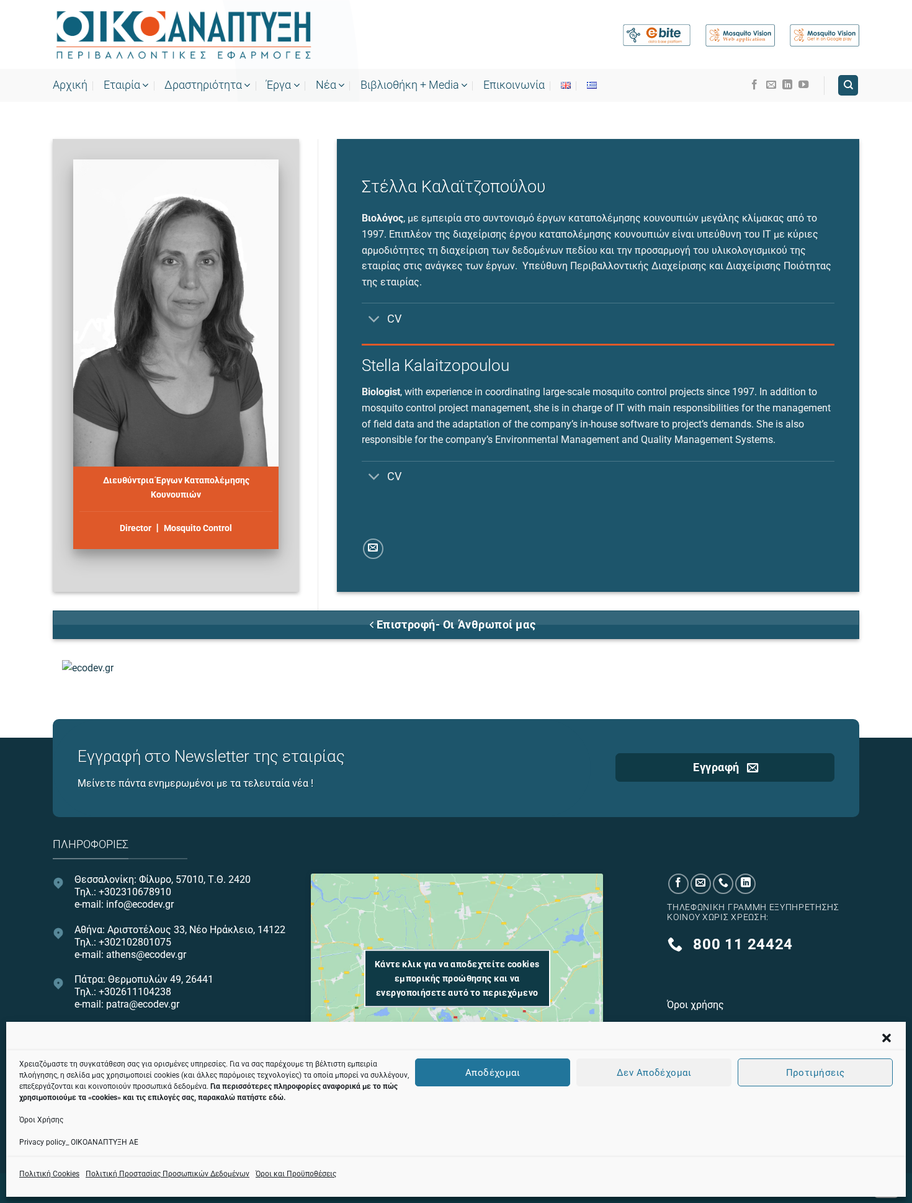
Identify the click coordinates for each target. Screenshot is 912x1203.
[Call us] (723, 884)
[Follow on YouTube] (803, 85)
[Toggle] (374, 319)
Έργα (278, 85)
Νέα (326, 85)
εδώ (276, 1097)
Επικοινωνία (514, 85)
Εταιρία (122, 85)
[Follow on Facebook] (754, 85)
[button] (886, 1038)
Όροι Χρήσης (41, 1120)
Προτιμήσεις (815, 1072)
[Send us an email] (771, 85)
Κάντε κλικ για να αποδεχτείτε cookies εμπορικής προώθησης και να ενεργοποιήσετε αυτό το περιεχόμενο (457, 978)
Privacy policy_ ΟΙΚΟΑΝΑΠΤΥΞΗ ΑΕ (78, 1142)
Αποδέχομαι (493, 1072)
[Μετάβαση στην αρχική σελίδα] (183, 35)
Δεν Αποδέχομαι (654, 1072)
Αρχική (70, 85)
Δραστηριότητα (203, 85)
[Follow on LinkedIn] (787, 85)
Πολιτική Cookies (49, 1173)
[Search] (848, 85)
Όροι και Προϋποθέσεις (296, 1173)
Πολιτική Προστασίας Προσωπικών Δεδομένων (167, 1173)
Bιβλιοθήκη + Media (409, 85)
